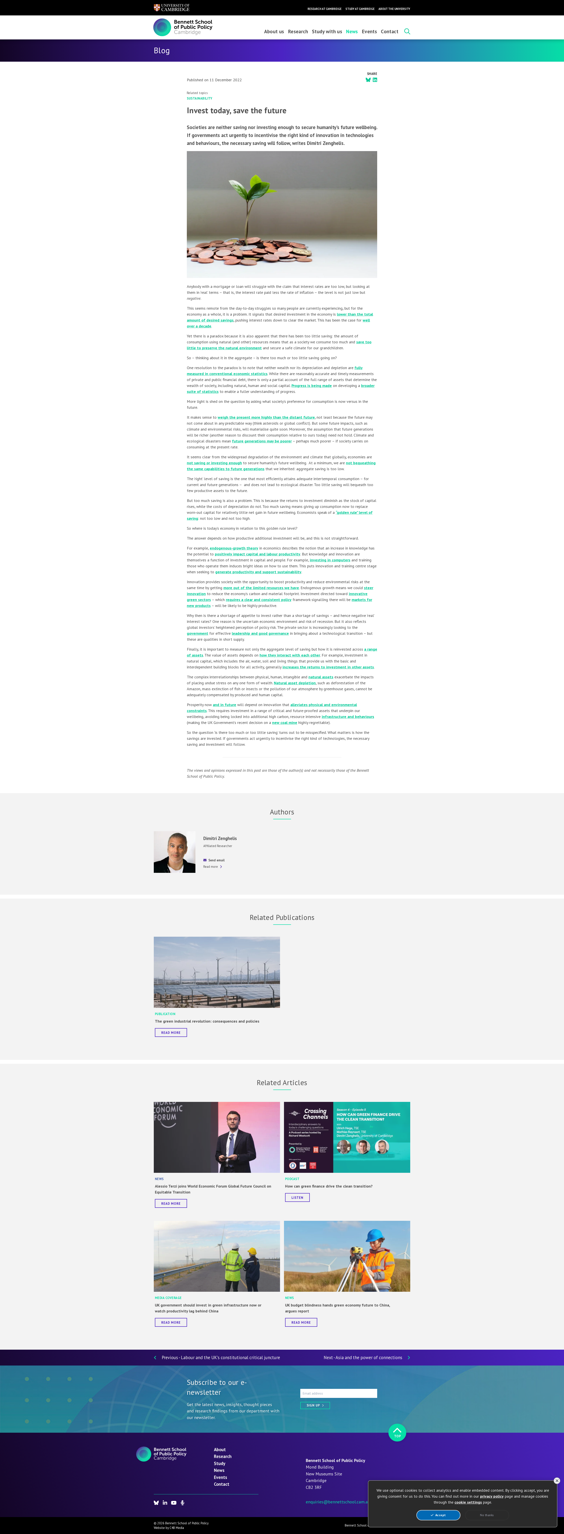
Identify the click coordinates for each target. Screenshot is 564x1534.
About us (274, 31)
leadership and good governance (260, 633)
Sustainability (199, 98)
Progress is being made (311, 385)
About (220, 1450)
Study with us (327, 31)
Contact (389, 31)
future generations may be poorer (262, 441)
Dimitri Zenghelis (220, 838)
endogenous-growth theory (234, 548)
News (352, 31)
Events (369, 31)
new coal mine (284, 722)
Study (219, 1463)
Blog (162, 50)
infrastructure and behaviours (348, 716)
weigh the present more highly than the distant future (266, 417)
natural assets (320, 676)
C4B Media (177, 1528)
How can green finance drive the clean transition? (329, 1186)
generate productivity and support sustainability (258, 571)
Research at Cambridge (324, 9)
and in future (224, 704)
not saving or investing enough (214, 462)
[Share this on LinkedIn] (375, 79)
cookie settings (468, 1502)
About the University (394, 9)
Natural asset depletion (295, 682)
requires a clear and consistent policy (258, 599)
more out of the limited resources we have (261, 587)
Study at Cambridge (360, 9)
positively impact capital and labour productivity (257, 554)
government (197, 633)
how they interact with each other (290, 655)
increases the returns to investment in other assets (328, 667)
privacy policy (492, 1496)
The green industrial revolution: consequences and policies (207, 1021)
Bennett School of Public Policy (366, 1525)
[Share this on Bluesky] (368, 79)
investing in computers (330, 560)
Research (298, 31)
